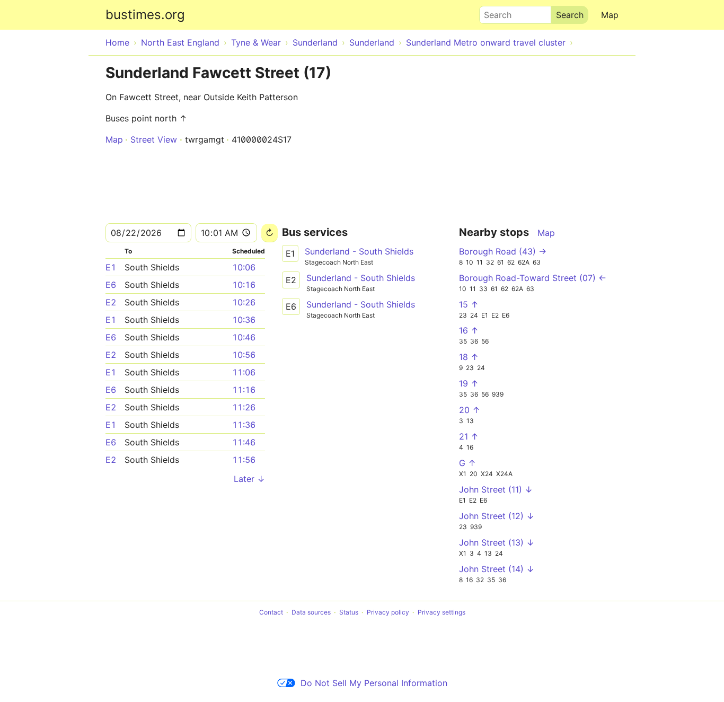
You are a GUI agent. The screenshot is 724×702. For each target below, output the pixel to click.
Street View (153, 139)
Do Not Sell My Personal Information (374, 683)
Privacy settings (441, 612)
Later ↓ (249, 478)
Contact (271, 612)
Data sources (311, 612)
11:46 (243, 442)
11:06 (243, 372)
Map (610, 15)
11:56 (243, 459)
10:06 (243, 267)
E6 (110, 284)
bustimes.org (145, 14)
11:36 (243, 424)
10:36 (243, 319)
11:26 (243, 407)
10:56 (243, 354)
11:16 (243, 389)
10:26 (243, 302)
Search (493, 12)
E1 (110, 267)
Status (348, 612)
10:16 (243, 284)
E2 (110, 302)
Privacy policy (388, 612)
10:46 (243, 337)
